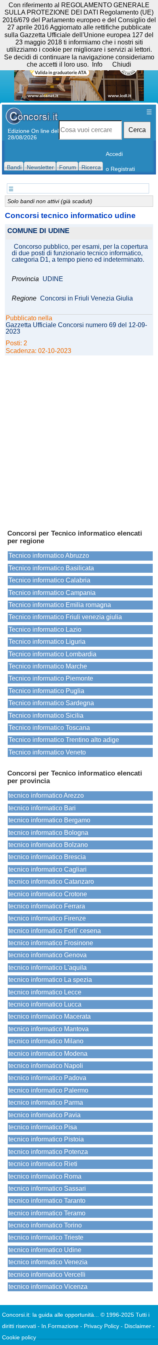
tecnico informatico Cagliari (48, 869)
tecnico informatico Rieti (43, 1163)
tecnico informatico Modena (48, 1053)
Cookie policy (19, 1337)
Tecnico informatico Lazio (45, 629)
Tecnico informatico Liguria (47, 641)
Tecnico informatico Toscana (49, 727)
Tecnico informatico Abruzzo (49, 555)
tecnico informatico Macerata (50, 1016)
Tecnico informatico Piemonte (51, 678)
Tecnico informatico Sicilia (46, 715)
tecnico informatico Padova (47, 1077)
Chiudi (121, 64)
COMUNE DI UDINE (38, 231)
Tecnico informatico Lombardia (52, 654)
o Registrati (120, 169)
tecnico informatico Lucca (45, 1004)
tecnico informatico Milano (46, 1041)
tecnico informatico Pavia (45, 1115)
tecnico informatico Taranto (47, 1200)
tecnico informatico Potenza (48, 1151)
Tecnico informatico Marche (48, 666)
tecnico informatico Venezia (48, 1262)
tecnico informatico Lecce (45, 992)
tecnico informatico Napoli (46, 1065)
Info (97, 64)
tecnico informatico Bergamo (49, 820)
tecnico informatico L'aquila (48, 967)
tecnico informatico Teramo (47, 1213)
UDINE (53, 279)
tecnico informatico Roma (45, 1176)
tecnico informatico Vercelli (47, 1274)
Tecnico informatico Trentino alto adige (64, 739)
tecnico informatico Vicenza (48, 1286)
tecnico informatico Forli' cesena (55, 930)
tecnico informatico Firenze (47, 918)
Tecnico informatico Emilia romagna (60, 604)
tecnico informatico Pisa (43, 1127)
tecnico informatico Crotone (48, 894)
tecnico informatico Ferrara (47, 906)
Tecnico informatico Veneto (47, 752)
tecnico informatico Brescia (47, 856)
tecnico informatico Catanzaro (51, 881)
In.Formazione (60, 1326)
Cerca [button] (137, 129)
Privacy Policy (101, 1326)
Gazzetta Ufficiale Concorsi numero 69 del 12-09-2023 (76, 328)
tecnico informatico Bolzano (48, 844)
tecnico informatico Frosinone (51, 942)
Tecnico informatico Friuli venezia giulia (65, 617)
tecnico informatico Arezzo (46, 795)
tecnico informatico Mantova (49, 1029)
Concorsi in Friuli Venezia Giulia (86, 298)
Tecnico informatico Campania (52, 592)
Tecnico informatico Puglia (46, 690)
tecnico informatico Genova (48, 955)
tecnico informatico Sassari (47, 1188)
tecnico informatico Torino (45, 1225)
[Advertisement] (79, 438)
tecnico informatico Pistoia (46, 1139)
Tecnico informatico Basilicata (51, 568)
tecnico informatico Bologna (48, 832)
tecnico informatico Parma (46, 1102)
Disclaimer (137, 1326)
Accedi (114, 154)
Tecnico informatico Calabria (49, 580)
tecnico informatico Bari (42, 808)
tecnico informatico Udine (45, 1249)
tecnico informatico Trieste (46, 1237)
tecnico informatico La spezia (50, 979)
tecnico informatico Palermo (48, 1090)
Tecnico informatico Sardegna (51, 703)
